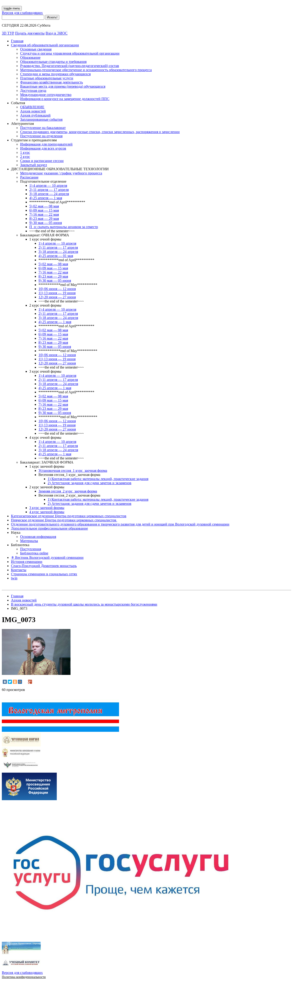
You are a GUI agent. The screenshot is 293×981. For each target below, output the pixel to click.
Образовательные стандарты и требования (53, 62)
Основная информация (38, 537)
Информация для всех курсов (43, 148)
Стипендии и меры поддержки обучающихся (55, 74)
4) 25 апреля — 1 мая (45, 198)
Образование (30, 57)
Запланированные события (41, 119)
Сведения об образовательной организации (45, 45)
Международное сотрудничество (45, 95)
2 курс (25, 157)
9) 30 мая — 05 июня (45, 223)
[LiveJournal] (25, 682)
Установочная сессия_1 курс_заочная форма (72, 470)
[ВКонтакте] (5, 682)
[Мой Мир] (20, 682)
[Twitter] (10, 682)
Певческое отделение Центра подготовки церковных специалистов (64, 520)
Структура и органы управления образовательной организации (69, 53)
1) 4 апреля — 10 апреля (48, 185)
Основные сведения (36, 49)
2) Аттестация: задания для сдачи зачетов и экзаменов (89, 483)
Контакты (18, 570)
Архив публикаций (35, 115)
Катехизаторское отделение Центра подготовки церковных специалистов (68, 516)
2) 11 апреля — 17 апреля (49, 190)
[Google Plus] (30, 682)
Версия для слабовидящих (22, 13)
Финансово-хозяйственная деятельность (51, 82)
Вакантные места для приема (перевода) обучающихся (62, 86)
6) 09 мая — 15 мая (44, 210)
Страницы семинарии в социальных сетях (44, 574)
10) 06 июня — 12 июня (57, 289)
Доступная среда (33, 90)
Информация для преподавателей (46, 144)
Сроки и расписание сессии (42, 161)
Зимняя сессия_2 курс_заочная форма (67, 491)
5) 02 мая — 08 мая (44, 206)
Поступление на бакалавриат (43, 128)
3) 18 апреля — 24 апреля (49, 194)
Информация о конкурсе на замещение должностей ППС (64, 99)
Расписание (29, 177)
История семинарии (26, 562)
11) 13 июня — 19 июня (57, 293)
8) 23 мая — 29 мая (44, 219)
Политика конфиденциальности (24, 977)
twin (14, 578)
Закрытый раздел (33, 165)
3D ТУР (8, 33)
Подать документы (30, 33)
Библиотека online (34, 553)
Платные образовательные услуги (46, 78)
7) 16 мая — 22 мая (44, 214)
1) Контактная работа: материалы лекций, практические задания (98, 479)
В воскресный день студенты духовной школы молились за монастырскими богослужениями (84, 604)
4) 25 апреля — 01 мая (55, 256)
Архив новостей (33, 111)
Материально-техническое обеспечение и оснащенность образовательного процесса (86, 70)
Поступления (30, 549)
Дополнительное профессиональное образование (49, 528)
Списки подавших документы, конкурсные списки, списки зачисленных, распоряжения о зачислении (100, 132)
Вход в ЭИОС (57, 33)
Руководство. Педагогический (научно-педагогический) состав (69, 66)
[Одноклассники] (15, 682)
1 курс (25, 152)
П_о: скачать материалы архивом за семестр (63, 227)
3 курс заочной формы (46, 508)
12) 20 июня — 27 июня (57, 297)
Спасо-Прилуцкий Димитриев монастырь (44, 566)
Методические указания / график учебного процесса (61, 173)
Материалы (29, 541)
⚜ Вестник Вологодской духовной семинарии (47, 557)
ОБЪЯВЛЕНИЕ (32, 107)
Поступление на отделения (41, 136)
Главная (17, 41)
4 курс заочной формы (46, 512)
